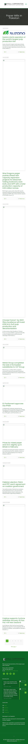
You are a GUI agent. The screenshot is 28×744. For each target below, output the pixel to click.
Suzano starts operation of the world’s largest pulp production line (13, 39)
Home (5, 705)
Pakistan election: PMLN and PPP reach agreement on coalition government (13, 484)
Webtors (19, 741)
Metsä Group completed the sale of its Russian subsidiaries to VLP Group (13, 364)
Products (6, 710)
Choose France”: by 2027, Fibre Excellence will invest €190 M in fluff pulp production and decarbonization (13, 324)
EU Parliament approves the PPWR (12, 404)
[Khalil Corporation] (14, 4)
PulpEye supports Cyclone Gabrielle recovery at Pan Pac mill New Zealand (13, 620)
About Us (6, 707)
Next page (13, 646)
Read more (22, 52)
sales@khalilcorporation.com (11, 670)
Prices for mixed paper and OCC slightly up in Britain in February (12, 444)
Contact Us (6, 712)
